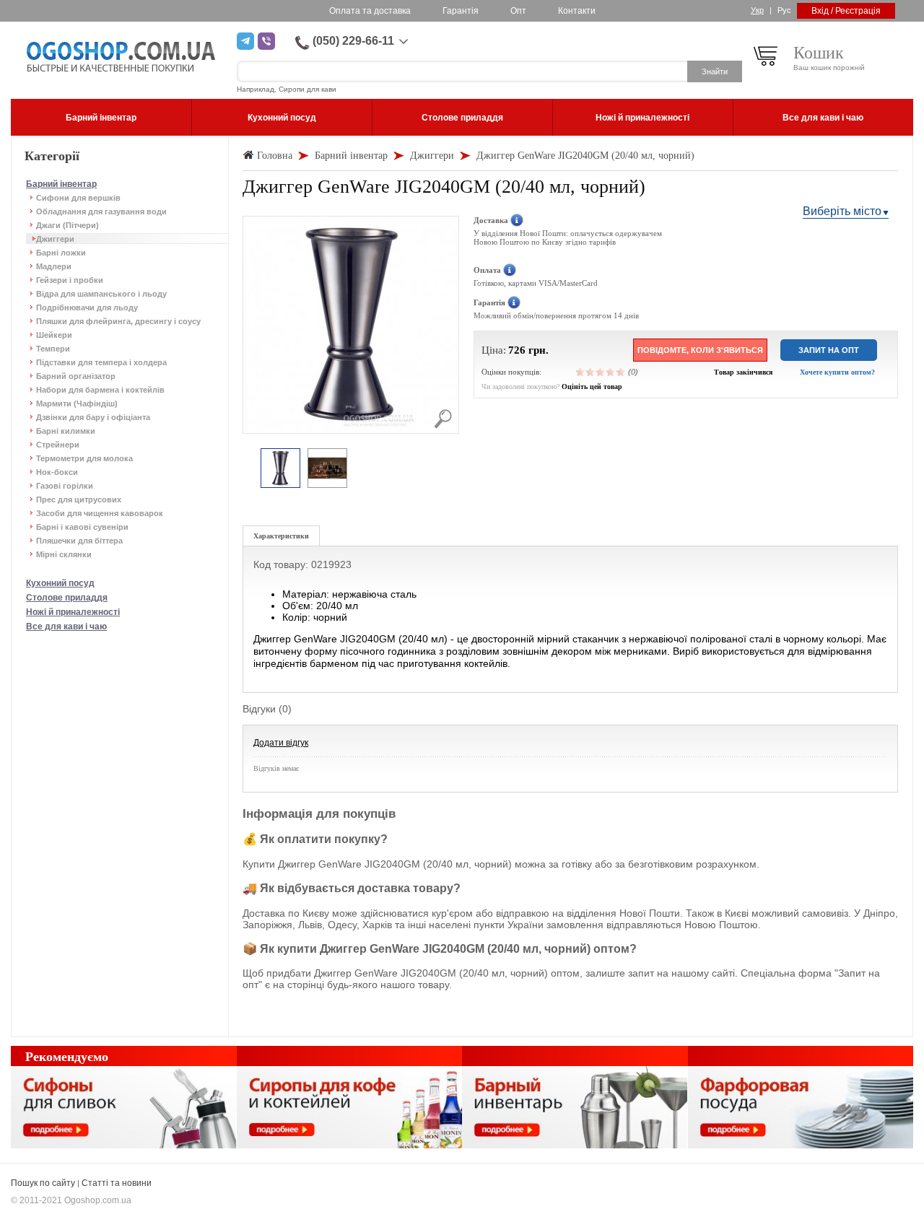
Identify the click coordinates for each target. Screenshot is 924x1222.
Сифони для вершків (78, 197)
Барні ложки (61, 252)
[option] (280, 468)
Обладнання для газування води (101, 211)
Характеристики (281, 536)
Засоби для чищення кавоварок (99, 513)
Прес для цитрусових (78, 499)
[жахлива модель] (580, 371)
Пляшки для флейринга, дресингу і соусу (118, 321)
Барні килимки (65, 431)
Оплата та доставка (370, 11)
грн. (538, 350)
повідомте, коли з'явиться (700, 350)
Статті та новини (117, 1183)
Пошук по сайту (43, 1183)
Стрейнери (57, 444)
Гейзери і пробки (69, 280)
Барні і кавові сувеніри (82, 527)
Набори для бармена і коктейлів (100, 389)
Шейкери (54, 335)
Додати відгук (280, 743)
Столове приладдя (67, 598)
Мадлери (53, 266)
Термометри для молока (84, 458)
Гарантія (461, 11)
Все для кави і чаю (66, 626)
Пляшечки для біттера (79, 540)
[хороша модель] (611, 371)
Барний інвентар (61, 184)
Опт (518, 11)
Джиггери (55, 239)
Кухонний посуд (60, 583)
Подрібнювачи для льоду (87, 307)
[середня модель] (601, 371)
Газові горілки (64, 485)
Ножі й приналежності (73, 612)
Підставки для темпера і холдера (101, 362)
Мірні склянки (64, 554)
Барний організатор (76, 376)
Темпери (53, 348)
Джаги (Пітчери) (67, 225)
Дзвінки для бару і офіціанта (93, 417)
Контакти (577, 11)
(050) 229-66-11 (353, 41)
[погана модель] (590, 371)
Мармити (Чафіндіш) (77, 403)
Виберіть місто (842, 211)
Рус (784, 10)
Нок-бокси (57, 472)
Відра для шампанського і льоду (101, 293)
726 (517, 350)
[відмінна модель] (621, 371)
